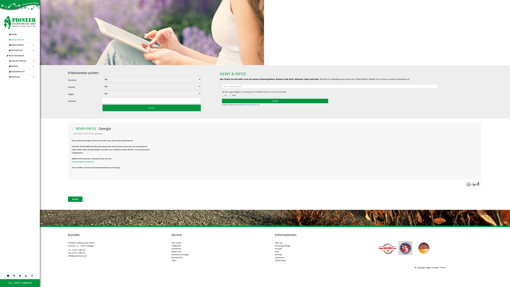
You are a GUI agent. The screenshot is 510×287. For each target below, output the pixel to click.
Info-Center (176, 243)
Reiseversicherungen (180, 254)
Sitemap (278, 254)
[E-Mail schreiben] (8, 275)
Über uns (279, 243)
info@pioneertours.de (77, 256)
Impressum (280, 257)
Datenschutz (280, 260)
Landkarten (176, 245)
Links (173, 260)
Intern (442, 267)
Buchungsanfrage (282, 245)
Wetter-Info (176, 251)
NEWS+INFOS (86, 128)
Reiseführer (176, 248)
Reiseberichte (177, 257)
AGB (277, 251)
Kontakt (278, 248)
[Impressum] (31, 275)
